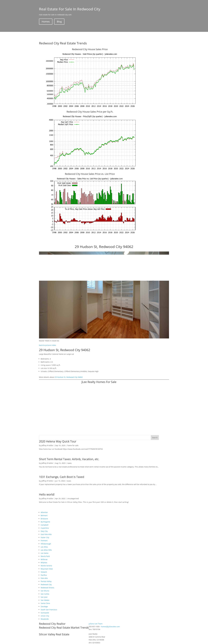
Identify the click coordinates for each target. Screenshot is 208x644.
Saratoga (44, 606)
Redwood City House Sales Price (90, 49)
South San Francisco (49, 609)
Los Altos (44, 547)
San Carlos (45, 594)
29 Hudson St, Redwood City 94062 (69, 377)
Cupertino (45, 528)
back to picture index (47, 345)
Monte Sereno (46, 566)
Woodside (45, 619)
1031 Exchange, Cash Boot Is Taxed (61, 477)
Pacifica (44, 575)
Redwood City (46, 584)
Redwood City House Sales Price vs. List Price (90, 174)
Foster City (45, 537)
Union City (45, 616)
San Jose (44, 597)
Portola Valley (46, 581)
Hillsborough (46, 544)
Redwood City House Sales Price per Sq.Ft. (90, 111)
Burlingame (45, 522)
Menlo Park (45, 556)
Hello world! (47, 494)
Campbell (44, 525)
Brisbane (44, 518)
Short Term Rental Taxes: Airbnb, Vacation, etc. (69, 459)
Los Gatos (44, 553)
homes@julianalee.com (110, 626)
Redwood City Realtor (52, 623)
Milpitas (44, 562)
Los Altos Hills (46, 550)
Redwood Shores (47, 587)
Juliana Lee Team (95, 624)
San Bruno (45, 591)
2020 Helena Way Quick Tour (57, 441)
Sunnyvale (45, 613)
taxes (69, 463)
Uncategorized (73, 498)
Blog (59, 21)
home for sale (72, 445)
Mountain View (47, 569)
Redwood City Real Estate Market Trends (64, 627)
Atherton (44, 512)
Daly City (44, 531)
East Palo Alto (46, 534)
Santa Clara (45, 603)
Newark (44, 572)
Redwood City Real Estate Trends (63, 43)
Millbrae (44, 559)
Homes (46, 21)
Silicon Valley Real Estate (54, 634)
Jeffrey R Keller (47, 445)
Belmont (44, 515)
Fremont (44, 540)
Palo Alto (44, 578)
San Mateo (45, 600)
